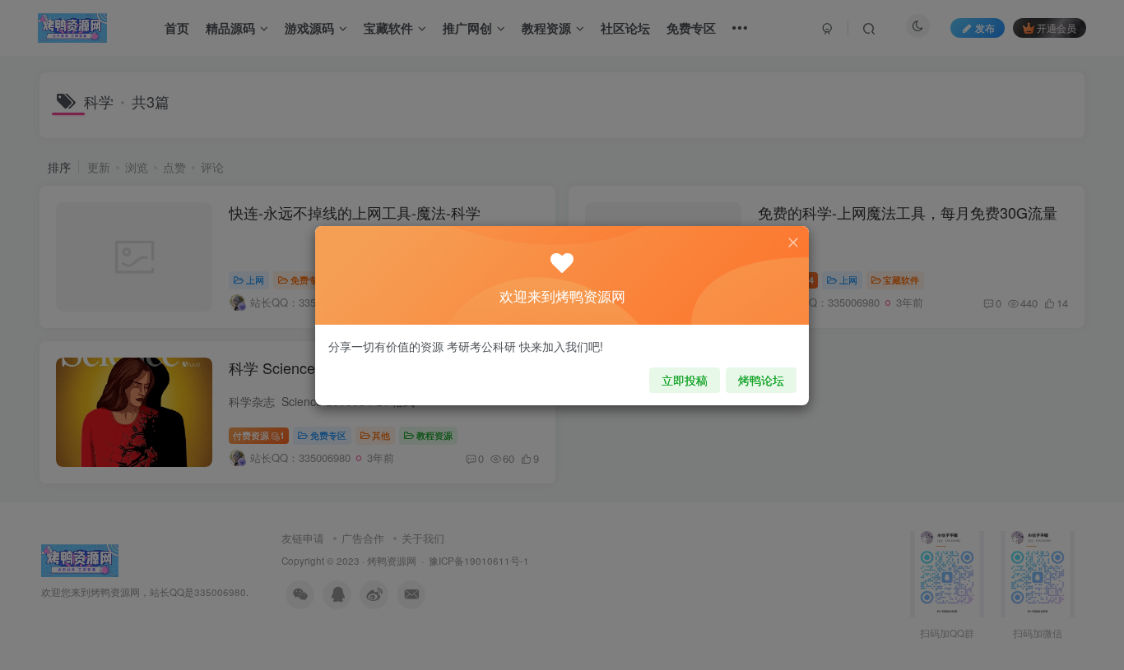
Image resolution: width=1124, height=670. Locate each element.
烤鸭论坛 (761, 380)
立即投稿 (685, 380)
